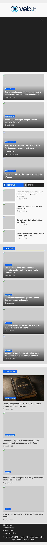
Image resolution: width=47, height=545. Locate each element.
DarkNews (16, 539)
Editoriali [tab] (11, 185)
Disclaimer (7, 525)
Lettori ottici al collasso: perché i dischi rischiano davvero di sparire (22, 299)
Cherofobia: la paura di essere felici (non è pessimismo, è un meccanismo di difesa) (23, 93)
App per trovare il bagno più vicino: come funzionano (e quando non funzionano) (22, 354)
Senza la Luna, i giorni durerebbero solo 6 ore (9, 222)
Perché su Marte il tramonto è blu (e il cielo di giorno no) (9, 236)
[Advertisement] (23, 48)
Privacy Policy (8, 530)
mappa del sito (9, 533)
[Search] (41, 19)
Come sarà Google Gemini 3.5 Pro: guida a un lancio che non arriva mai (22, 326)
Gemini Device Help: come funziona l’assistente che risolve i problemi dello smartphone (21, 270)
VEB (6, 154)
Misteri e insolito (10, 142)
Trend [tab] (30, 185)
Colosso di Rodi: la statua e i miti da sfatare (9, 209)
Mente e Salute (9, 89)
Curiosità (7, 472)
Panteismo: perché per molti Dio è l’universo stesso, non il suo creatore (22, 148)
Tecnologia (8, 265)
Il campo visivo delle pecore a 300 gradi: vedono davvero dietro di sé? (23, 462)
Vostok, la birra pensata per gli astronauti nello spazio (23, 499)
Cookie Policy (8, 527)
